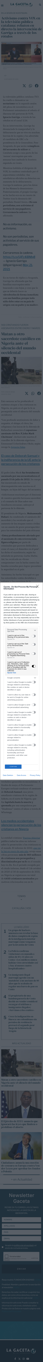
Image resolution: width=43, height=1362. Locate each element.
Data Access (21, 775)
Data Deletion (8, 775)
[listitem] (21, 630)
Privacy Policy (35, 775)
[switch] (34, 636)
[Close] (38, 587)
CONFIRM (13, 766)
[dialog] (21, 681)
